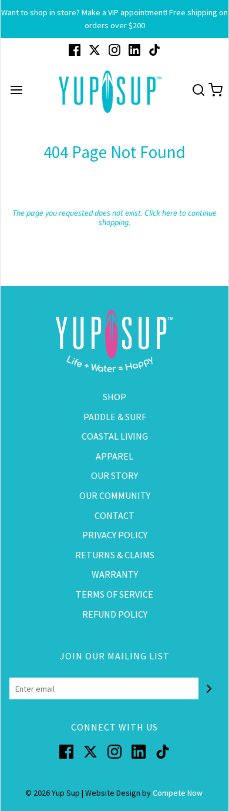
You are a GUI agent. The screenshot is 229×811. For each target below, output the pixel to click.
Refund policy (114, 614)
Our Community (114, 495)
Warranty (115, 574)
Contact (114, 515)
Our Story (114, 475)
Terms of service (114, 594)
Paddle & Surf (114, 417)
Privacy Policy (114, 535)
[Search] (198, 91)
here (169, 213)
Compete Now (177, 792)
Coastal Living (115, 436)
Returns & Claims (114, 555)
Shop (114, 397)
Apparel (114, 456)
